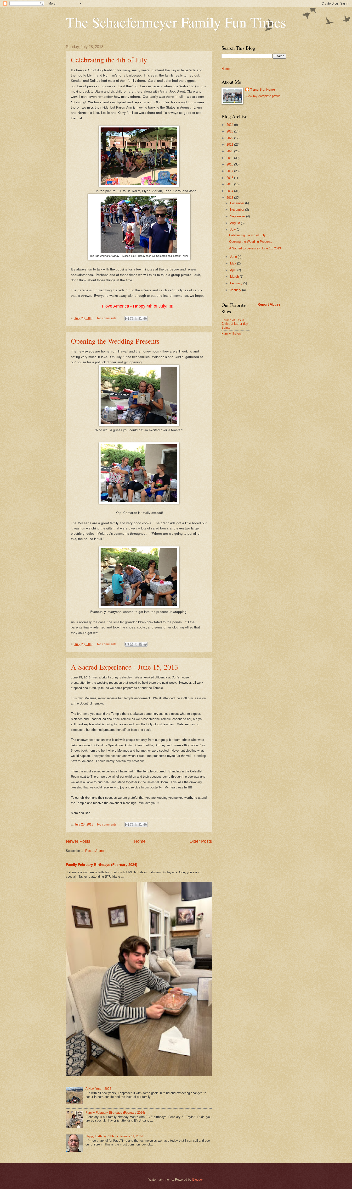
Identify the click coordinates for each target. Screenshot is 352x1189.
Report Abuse (268, 304)
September (238, 216)
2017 (230, 171)
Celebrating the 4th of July (109, 59)
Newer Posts (78, 841)
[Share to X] (136, 318)
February (236, 283)
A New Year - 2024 (98, 1088)
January (236, 290)
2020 (230, 151)
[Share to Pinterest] (145, 318)
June (234, 257)
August (235, 223)
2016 (230, 178)
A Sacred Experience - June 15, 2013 (124, 667)
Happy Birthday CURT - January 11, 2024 (114, 1136)
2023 (230, 131)
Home (140, 841)
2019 (230, 158)
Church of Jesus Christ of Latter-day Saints (234, 323)
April (233, 270)
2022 (230, 138)
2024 (230, 125)
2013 (230, 197)
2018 (230, 164)
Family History (231, 333)
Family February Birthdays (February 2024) (101, 865)
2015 (230, 184)
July (233, 229)
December (237, 203)
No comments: (108, 318)
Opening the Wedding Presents (115, 341)
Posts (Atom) (94, 851)
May (233, 263)
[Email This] (127, 318)
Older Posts (200, 841)
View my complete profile (262, 96)
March (235, 276)
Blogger (197, 1179)
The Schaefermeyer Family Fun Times (176, 22)
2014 (230, 191)
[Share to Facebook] (140, 318)
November (237, 209)
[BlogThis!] (131, 318)
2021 (230, 144)
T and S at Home (262, 89)
